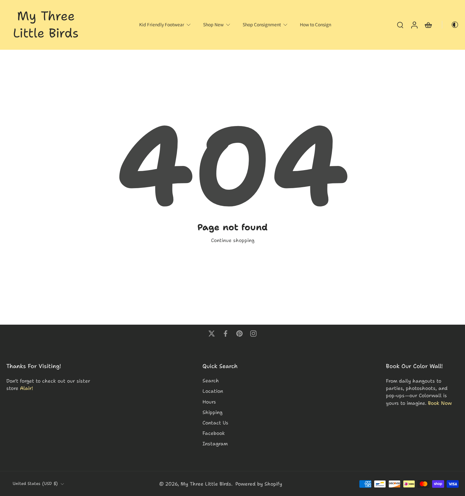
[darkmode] (450, 25)
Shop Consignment (262, 24)
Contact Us (215, 422)
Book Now (440, 402)
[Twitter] (212, 333)
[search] (400, 24)
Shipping (212, 412)
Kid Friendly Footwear (161, 24)
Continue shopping (232, 240)
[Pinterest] (239, 333)
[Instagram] (253, 333)
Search (210, 380)
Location (212, 391)
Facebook (213, 433)
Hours (209, 401)
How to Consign (315, 24)
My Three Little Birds (206, 483)
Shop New (213, 24)
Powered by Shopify (258, 483)
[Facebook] (225, 333)
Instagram (215, 443)
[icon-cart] (428, 25)
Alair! (26, 388)
